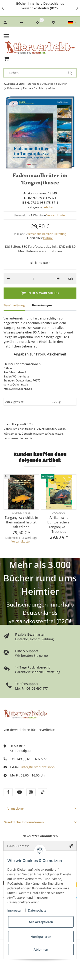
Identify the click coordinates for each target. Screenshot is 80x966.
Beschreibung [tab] (14, 305)
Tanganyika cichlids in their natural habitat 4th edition (21, 522)
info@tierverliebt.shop (38, 767)
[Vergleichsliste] (37, 22)
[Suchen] (72, 73)
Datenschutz (37, 910)
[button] (3, 8)
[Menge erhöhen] (58, 278)
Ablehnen (41, 949)
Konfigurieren (40, 936)
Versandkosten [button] (56, 215)
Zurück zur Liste (15, 84)
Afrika (48, 207)
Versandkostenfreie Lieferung (46, 234)
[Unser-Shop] (26, 714)
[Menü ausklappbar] (6, 36)
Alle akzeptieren (41, 922)
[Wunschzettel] (53, 22)
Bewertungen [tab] (42, 305)
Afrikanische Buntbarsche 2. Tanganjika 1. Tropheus (58, 524)
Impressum (15, 910)
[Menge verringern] (8, 278)
